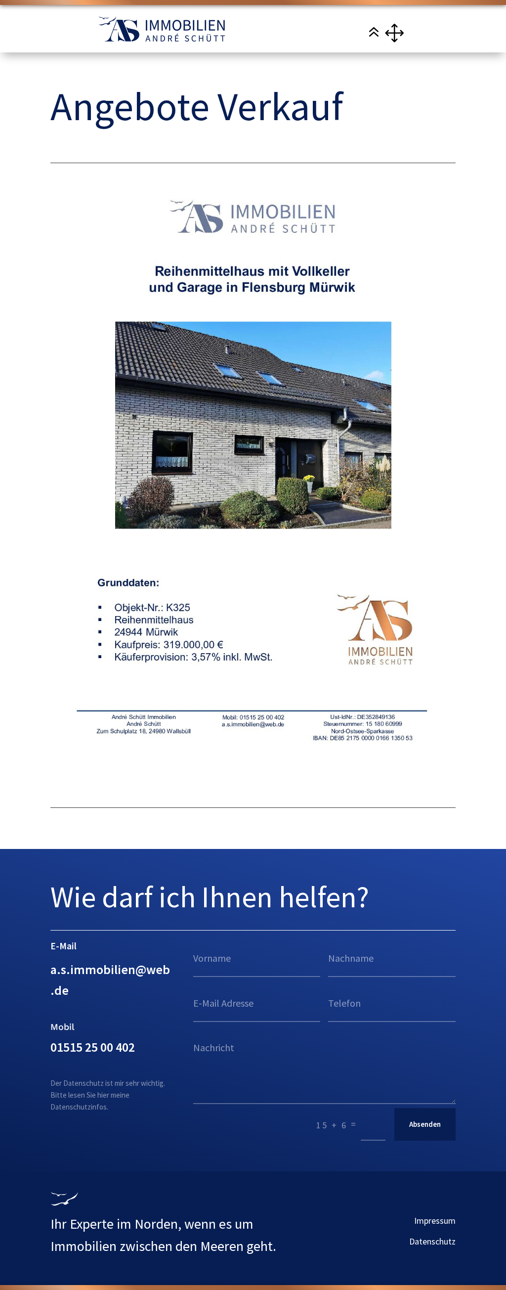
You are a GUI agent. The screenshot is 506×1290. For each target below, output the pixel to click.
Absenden (425, 1124)
